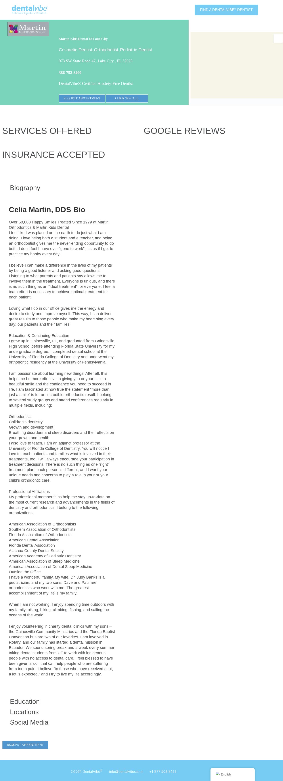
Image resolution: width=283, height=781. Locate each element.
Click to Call (127, 98)
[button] (62, 188)
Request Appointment (81, 98)
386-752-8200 (70, 72)
